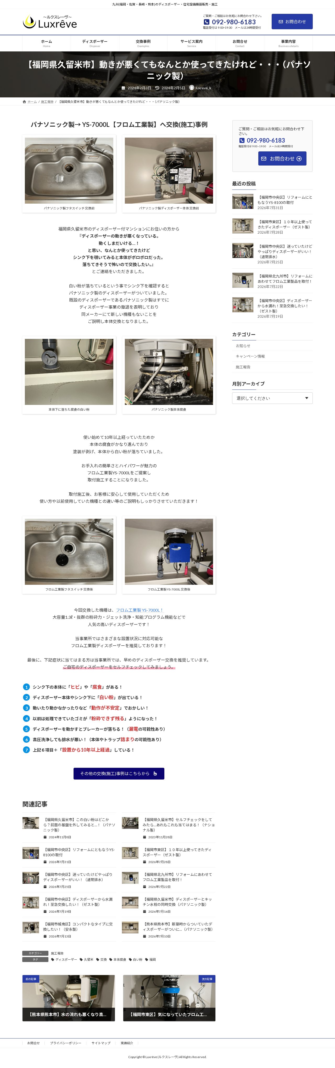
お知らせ (243, 345)
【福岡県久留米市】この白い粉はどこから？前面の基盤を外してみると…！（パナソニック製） (79, 824)
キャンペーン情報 (250, 356)
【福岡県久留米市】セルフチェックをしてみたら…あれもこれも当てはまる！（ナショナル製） (179, 824)
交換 (103, 959)
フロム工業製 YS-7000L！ (140, 609)
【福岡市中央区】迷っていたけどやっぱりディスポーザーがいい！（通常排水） (285, 251)
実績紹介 (127, 1043)
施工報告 (57, 953)
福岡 (152, 959)
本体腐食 (120, 959)
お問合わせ (295, 21)
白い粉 (137, 959)
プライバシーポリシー (65, 1043)
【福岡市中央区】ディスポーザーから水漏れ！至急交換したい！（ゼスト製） (285, 305)
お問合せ (33, 1043)
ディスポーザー (66, 959)
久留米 (88, 959)
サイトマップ (101, 1043)
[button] (119, 774)
